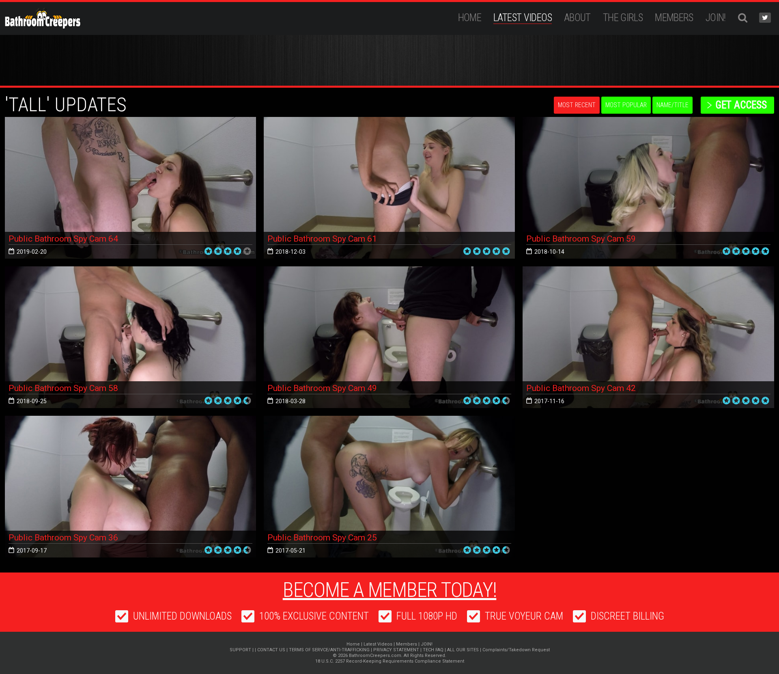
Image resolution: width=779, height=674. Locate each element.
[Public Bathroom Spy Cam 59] (648, 188)
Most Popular (626, 105)
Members (674, 18)
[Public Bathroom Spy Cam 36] (130, 486)
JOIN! (716, 18)
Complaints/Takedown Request (516, 649)
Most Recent (577, 105)
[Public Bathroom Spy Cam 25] (389, 486)
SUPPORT (240, 649)
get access (741, 105)
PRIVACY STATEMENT (396, 649)
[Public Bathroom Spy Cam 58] (130, 337)
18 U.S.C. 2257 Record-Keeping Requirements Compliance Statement (389, 661)
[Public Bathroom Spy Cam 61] (389, 188)
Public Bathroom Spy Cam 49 (322, 388)
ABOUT (577, 18)
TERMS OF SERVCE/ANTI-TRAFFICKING (329, 649)
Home (470, 18)
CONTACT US (271, 649)
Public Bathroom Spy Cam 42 (581, 388)
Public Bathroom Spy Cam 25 (322, 537)
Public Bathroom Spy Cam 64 (63, 239)
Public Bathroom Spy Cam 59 (581, 239)
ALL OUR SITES (463, 649)
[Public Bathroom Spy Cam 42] (648, 337)
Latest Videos (522, 18)
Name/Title (672, 105)
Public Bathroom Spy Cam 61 (322, 239)
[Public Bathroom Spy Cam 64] (130, 188)
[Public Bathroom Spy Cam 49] (389, 337)
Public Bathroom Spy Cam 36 (63, 537)
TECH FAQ (433, 649)
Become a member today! (390, 590)
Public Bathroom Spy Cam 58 (63, 388)
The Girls (623, 18)
